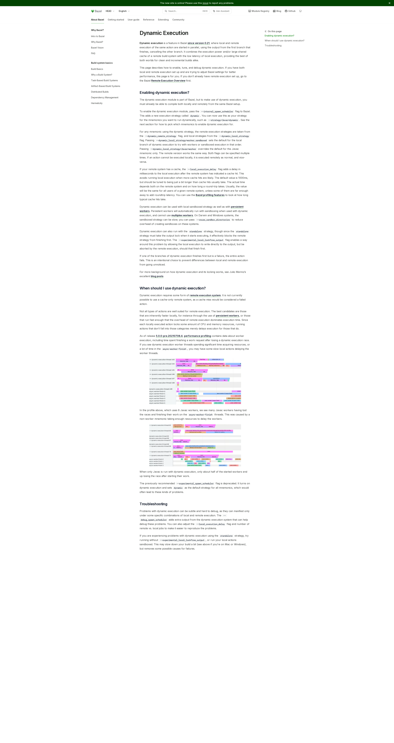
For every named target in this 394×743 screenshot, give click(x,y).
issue (205, 3)
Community (178, 19)
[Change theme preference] (300, 11)
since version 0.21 (198, 43)
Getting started (116, 19)
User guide (133, 19)
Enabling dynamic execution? (279, 35)
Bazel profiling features (210, 195)
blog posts (157, 276)
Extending (163, 19)
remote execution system (205, 295)
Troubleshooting (273, 45)
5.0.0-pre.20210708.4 (169, 335)
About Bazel (97, 19)
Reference (148, 19)
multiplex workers (182, 215)
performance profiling (197, 335)
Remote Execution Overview (168, 80)
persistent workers (227, 315)
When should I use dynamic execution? (284, 40)
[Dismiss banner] (390, 3)
